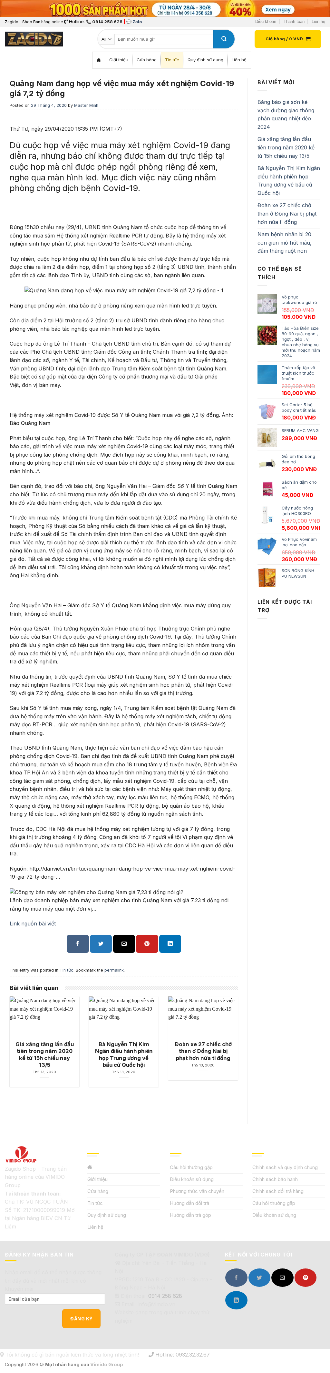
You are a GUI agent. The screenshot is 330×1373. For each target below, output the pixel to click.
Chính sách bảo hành (275, 1179)
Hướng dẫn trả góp (190, 1215)
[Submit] (224, 39)
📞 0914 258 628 (104, 21)
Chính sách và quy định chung (285, 1167)
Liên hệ (318, 21)
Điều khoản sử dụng (192, 1179)
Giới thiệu (97, 1179)
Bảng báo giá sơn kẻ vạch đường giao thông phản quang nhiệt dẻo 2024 (285, 114)
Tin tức (66, 970)
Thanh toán (294, 21)
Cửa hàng (97, 1191)
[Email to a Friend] (124, 944)
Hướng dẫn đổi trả (189, 1203)
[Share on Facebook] (78, 944)
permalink (114, 970)
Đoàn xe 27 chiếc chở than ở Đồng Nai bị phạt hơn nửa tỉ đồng (286, 213)
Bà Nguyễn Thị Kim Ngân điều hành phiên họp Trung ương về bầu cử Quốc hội (288, 180)
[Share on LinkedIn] (170, 944)
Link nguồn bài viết (33, 923)
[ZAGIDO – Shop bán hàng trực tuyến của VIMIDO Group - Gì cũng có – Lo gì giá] (34, 39)
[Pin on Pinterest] (147, 944)
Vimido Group (106, 1364)
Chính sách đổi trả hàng (278, 1191)
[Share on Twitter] (101, 944)
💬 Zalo (134, 21)
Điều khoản (265, 21)
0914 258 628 (165, 1296)
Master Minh (86, 105)
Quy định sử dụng (106, 1215)
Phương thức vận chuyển (197, 1191)
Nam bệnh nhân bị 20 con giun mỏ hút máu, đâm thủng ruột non (284, 242)
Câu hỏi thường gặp (191, 1167)
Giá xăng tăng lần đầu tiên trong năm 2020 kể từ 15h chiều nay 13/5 (286, 147)
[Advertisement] (288, 809)
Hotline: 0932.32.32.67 (182, 1354)
